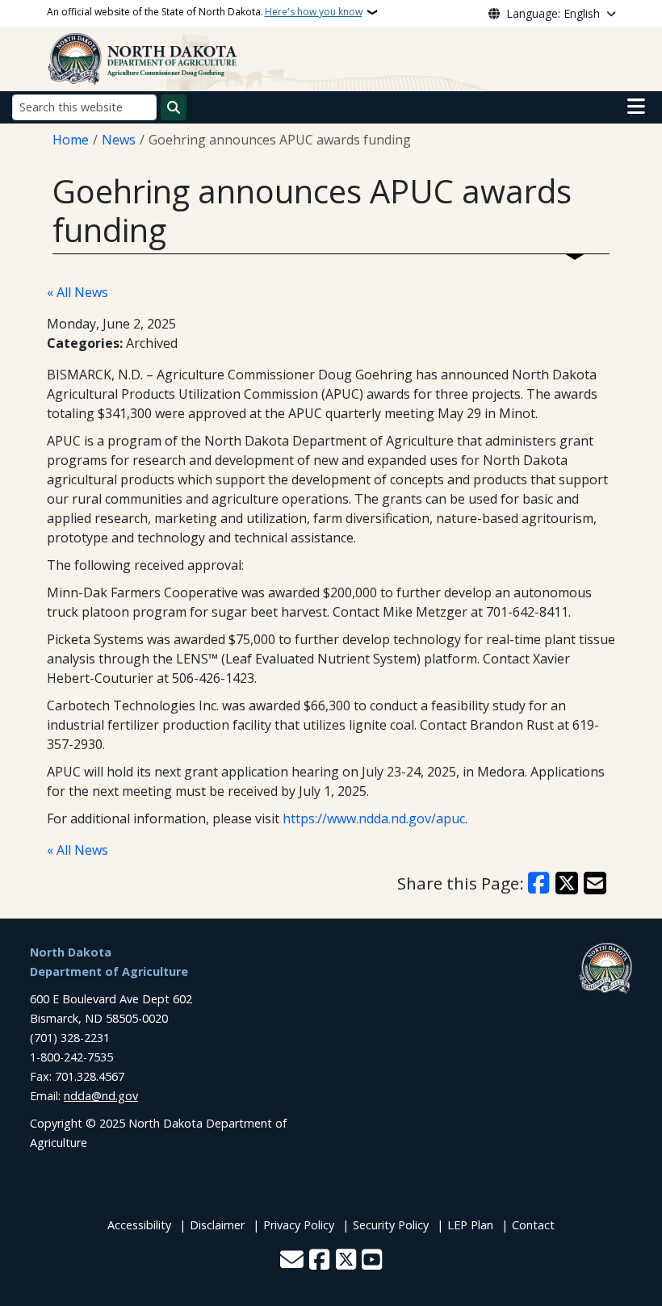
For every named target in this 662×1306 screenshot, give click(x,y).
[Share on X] (567, 883)
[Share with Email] (595, 883)
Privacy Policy (298, 1225)
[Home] (143, 57)
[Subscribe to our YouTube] (372, 1261)
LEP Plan (470, 1225)
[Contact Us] (292, 1261)
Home (70, 140)
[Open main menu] (636, 106)
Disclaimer (217, 1225)
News (119, 140)
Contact (533, 1225)
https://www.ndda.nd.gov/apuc (374, 818)
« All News (77, 292)
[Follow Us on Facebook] (319, 1261)
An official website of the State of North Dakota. (204, 12)
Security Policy (391, 1225)
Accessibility (139, 1225)
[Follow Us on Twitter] (346, 1261)
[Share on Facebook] (539, 883)
